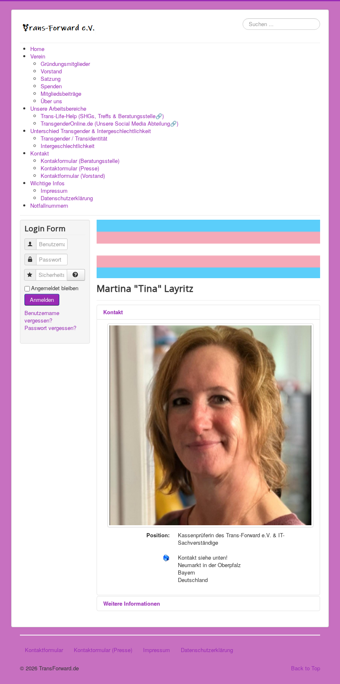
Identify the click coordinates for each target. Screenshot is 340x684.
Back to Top (305, 668)
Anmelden (42, 299)
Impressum (156, 650)
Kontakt (113, 312)
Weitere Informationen (131, 603)
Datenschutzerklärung (207, 650)
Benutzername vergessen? (41, 316)
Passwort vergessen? (50, 328)
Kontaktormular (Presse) (103, 650)
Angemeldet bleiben (54, 288)
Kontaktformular (44, 650)
